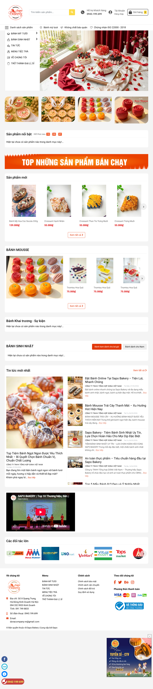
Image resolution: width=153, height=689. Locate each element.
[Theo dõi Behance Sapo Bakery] (126, 582)
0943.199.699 (94, 14)
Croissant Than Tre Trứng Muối (93, 221)
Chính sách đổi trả (86, 588)
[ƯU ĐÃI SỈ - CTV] (129, 657)
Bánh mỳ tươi (51, 27)
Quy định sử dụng (86, 592)
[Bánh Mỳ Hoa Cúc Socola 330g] (24, 201)
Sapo (55, 627)
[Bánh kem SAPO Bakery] (21, 109)
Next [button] (143, 60)
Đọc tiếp (31, 477)
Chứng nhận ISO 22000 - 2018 (110, 27)
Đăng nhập (119, 14)
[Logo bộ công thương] (129, 605)
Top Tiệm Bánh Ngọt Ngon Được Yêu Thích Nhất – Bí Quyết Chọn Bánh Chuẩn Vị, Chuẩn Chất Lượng (34, 456)
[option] (94, 60)
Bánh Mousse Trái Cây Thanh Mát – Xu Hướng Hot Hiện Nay (115, 407)
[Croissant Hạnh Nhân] (59, 201)
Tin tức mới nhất (18, 370)
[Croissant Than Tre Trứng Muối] (94, 201)
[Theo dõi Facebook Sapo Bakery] (115, 582)
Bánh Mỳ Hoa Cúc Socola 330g (23, 221)
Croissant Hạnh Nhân (54, 221)
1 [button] (92, 87)
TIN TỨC (15, 45)
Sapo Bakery (33, 627)
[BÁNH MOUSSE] (34, 277)
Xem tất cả (76, 234)
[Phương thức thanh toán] (130, 595)
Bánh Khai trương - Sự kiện (25, 321)
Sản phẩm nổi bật (19, 134)
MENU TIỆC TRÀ (19, 51)
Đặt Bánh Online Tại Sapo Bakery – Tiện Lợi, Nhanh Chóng (114, 380)
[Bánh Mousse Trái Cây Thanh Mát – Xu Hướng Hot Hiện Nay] (75, 415)
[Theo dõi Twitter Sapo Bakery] (120, 582)
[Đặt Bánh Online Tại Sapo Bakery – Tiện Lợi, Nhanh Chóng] (75, 388)
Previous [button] (44, 60)
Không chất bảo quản (76, 27)
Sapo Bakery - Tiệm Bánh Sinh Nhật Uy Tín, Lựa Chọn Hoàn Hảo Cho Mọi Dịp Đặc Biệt (113, 434)
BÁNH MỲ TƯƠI (18, 33)
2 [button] (96, 87)
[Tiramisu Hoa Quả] (78, 270)
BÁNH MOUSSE (17, 250)
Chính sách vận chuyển (88, 585)
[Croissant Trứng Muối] (129, 201)
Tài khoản (119, 10)
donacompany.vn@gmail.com (24, 621)
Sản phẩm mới (16, 177)
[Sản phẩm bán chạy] (76, 161)
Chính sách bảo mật (87, 581)
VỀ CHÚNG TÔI (18, 57)
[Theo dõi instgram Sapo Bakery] (132, 582)
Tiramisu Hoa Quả (75, 287)
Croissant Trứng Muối (124, 221)
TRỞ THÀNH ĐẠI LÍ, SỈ (22, 63)
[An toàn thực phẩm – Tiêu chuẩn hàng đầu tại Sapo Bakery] (75, 462)
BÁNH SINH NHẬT (20, 39)
